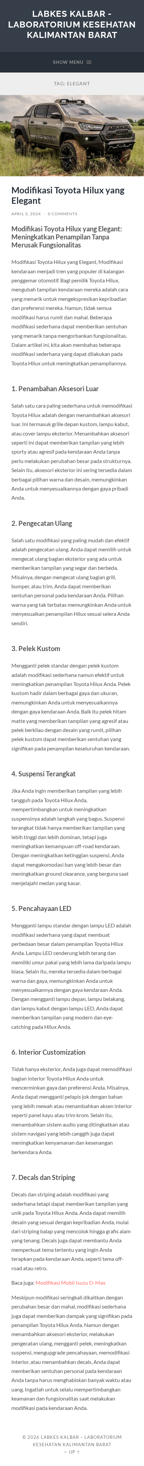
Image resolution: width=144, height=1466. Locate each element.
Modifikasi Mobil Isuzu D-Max (70, 1282)
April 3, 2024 (26, 213)
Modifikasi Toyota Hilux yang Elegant (67, 195)
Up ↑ (74, 1452)
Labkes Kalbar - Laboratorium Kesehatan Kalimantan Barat (72, 24)
